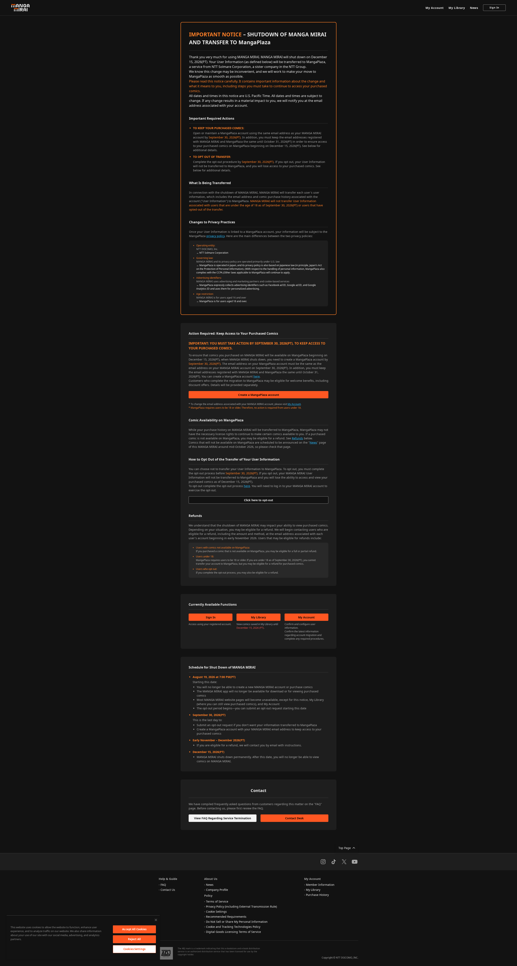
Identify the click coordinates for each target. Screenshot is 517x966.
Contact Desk (294, 818)
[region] (83, 937)
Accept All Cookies (134, 929)
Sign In (494, 7)
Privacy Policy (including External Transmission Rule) (241, 906)
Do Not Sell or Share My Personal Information (237, 922)
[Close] (156, 920)
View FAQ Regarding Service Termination (222, 818)
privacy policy (215, 236)
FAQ (163, 885)
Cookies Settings (134, 949)
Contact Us (168, 890)
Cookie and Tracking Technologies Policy (233, 927)
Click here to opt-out (258, 500)
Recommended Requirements (226, 917)
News (474, 8)
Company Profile (217, 890)
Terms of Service (217, 901)
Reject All (134, 939)
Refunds (297, 438)
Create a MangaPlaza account (258, 395)
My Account (435, 8)
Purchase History (317, 895)
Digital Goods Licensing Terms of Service (233, 932)
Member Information (320, 885)
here (256, 376)
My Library (457, 8)
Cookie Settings (216, 911)
